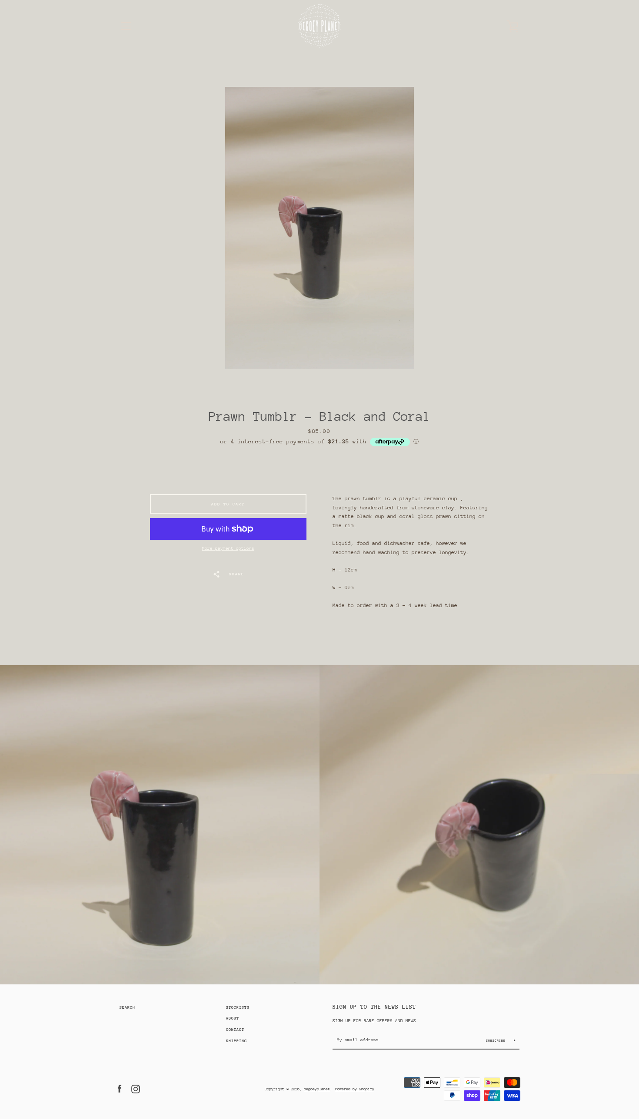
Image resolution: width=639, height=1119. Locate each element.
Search (127, 1007)
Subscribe (497, 1041)
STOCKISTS (238, 1007)
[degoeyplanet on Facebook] (119, 1088)
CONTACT (235, 1029)
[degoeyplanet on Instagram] (135, 1088)
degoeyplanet (317, 1088)
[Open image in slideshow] (319, 228)
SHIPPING (236, 1040)
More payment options (228, 548)
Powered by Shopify (354, 1088)
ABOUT (232, 1018)
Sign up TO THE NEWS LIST (374, 1006)
